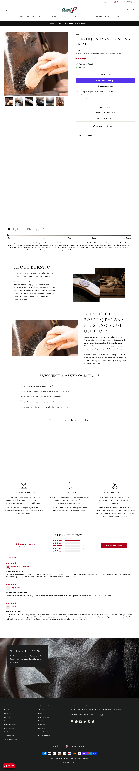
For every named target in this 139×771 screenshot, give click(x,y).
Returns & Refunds (43, 717)
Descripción (105, 107)
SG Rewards (41, 724)
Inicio (77, 34)
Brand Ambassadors (10, 724)
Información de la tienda (88, 99)
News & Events (9, 710)
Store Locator (100, 16)
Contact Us (7, 713)
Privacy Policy (42, 713)
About (67, 16)
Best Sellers (27, 16)
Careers (6, 721)
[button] (81, 59)
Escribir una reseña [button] (114, 545)
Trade (115, 16)
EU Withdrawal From (44, 736)
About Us (7, 717)
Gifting (54, 16)
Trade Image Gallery (10, 739)
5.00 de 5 (31, 544)
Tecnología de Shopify (69, 762)
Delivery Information (44, 710)
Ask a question (105, 119)
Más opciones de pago (105, 86)
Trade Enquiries (9, 736)
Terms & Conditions (44, 732)
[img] (11, 563)
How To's (81, 16)
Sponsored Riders (9, 728)
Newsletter (41, 721)
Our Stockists (8, 732)
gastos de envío (95, 53)
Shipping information (105, 113)
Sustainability (42, 728)
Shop (41, 16)
